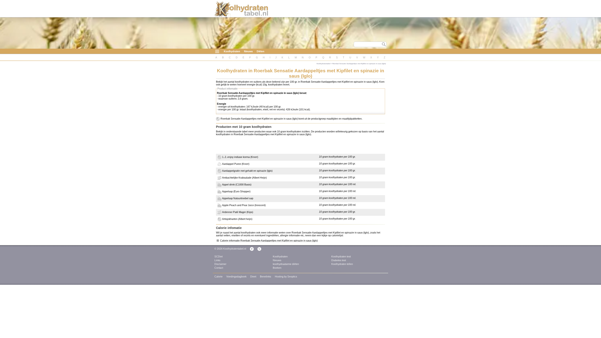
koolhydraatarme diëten (286, 264)
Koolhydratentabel (324, 63)
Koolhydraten (232, 51)
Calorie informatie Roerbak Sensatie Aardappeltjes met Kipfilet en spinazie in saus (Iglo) (269, 240)
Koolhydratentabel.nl (234, 248)
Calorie (218, 276)
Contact (218, 267)
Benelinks (265, 276)
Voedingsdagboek (236, 276)
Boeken (277, 267)
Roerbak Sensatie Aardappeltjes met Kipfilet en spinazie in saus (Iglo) (359, 63)
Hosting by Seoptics (286, 276)
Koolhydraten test (341, 256)
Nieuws (248, 51)
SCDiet (218, 256)
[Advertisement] (300, 145)
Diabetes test (338, 260)
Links (217, 260)
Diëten (260, 51)
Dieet (253, 276)
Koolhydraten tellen (342, 264)
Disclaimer (220, 264)
